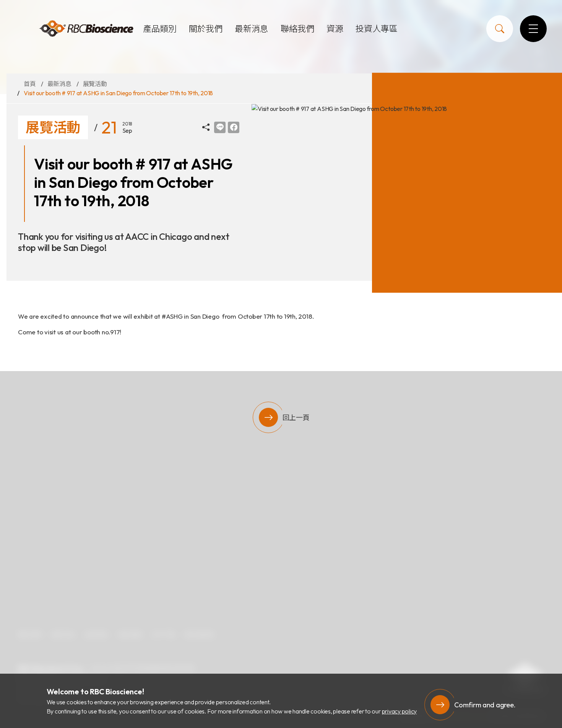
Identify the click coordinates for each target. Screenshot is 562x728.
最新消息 (251, 28)
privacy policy (399, 711)
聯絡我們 (297, 28)
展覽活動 (95, 84)
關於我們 (206, 28)
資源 (334, 28)
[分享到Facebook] (233, 127)
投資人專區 (377, 28)
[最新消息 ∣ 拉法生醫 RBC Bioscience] (86, 28)
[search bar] (499, 28)
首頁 (30, 84)
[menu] (533, 28)
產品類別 (160, 28)
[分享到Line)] (220, 127)
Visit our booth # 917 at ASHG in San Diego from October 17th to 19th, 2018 (118, 93)
